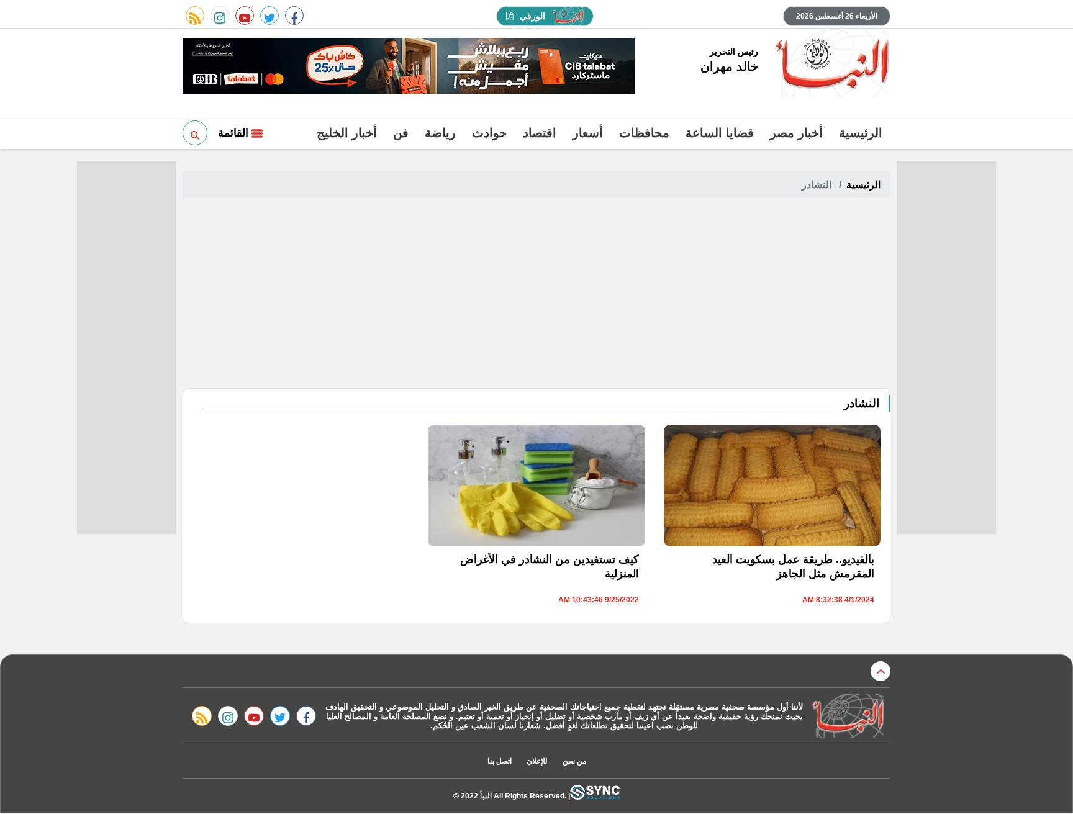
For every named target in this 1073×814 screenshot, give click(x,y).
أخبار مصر (796, 133)
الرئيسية (860, 133)
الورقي (532, 16)
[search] (195, 132)
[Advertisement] (536, 295)
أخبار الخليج (347, 133)
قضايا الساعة (720, 133)
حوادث (489, 133)
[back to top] (880, 671)
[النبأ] (830, 65)
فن (401, 133)
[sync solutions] (595, 796)
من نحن (574, 761)
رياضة (440, 133)
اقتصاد (539, 133)
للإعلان (537, 761)
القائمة (234, 133)
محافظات (644, 133)
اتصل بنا (499, 761)
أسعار (588, 133)
